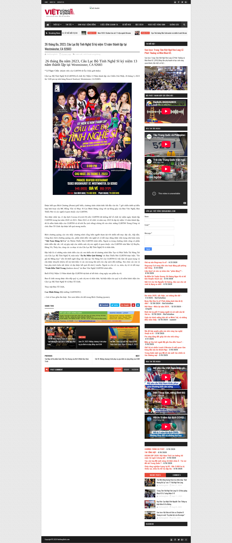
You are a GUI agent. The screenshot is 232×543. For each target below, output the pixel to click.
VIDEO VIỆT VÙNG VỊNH (156, 24)
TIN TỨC (69, 24)
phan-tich (70, 33)
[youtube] (175, 2)
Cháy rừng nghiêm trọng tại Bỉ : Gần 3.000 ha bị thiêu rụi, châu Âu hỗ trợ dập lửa (164, 467)
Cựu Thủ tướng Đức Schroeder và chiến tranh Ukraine (148, 32)
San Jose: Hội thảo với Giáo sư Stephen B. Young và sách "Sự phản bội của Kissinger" (171, 513)
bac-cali (51, 334)
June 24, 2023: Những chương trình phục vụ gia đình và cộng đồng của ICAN (92, 343)
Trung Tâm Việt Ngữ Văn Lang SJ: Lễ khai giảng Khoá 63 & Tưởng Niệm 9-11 (172, 492)
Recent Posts (155, 475)
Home (46, 2)
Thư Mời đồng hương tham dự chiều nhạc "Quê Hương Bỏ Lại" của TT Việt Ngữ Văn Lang (61, 341)
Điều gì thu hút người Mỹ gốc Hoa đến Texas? (163, 342)
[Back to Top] (185, 539)
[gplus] (185, 2)
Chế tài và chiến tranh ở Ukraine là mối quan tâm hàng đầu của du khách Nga (165, 348)
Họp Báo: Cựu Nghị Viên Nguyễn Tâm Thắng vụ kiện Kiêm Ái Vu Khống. (172, 502)
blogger (118, 369)
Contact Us (60, 2)
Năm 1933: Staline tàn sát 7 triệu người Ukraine (93, 32)
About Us (52, 2)
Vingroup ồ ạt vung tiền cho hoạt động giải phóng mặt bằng (165, 266)
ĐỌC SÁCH (139, 24)
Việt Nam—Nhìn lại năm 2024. (157, 306)
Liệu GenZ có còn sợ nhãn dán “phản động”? (163, 270)
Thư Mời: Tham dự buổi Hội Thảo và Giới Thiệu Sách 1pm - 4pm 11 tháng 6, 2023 (123, 343)
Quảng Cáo (174, 24)
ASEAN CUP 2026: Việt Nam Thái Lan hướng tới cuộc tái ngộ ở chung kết (164, 456)
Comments (177, 475)
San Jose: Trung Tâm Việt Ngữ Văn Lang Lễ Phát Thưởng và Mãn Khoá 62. (164, 51)
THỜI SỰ (56, 24)
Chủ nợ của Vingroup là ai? (156, 262)
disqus (126, 369)
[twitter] (182, 2)
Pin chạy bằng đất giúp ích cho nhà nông (162, 336)
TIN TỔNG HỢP (150, 452)
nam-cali (78, 54)
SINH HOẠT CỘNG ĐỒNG (87, 24)
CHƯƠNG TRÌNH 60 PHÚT (155, 449)
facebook (135, 369)
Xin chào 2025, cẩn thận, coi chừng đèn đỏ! (162, 295)
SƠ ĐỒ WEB (126, 24)
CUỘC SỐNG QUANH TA (109, 24)
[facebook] (178, 2)
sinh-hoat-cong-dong (91, 54)
